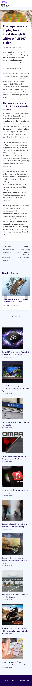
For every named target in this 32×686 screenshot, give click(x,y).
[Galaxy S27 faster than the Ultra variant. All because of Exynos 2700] (16, 338)
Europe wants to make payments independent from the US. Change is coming (14, 560)
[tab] (12, 316)
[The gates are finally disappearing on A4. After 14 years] (16, 581)
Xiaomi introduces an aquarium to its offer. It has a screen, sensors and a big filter (16, 388)
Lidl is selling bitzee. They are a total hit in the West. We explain (24, 252)
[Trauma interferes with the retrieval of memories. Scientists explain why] (16, 510)
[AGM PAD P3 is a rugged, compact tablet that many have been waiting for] (16, 614)
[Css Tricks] (4, 3)
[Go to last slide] (5, 296)
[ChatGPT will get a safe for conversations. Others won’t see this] (16, 648)
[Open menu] (30, 3)
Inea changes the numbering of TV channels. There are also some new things (8, 253)
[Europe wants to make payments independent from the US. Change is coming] (16, 544)
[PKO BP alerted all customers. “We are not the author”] (16, 408)
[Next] (26, 296)
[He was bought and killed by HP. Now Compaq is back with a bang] (16, 442)
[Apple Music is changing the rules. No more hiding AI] (16, 476)
